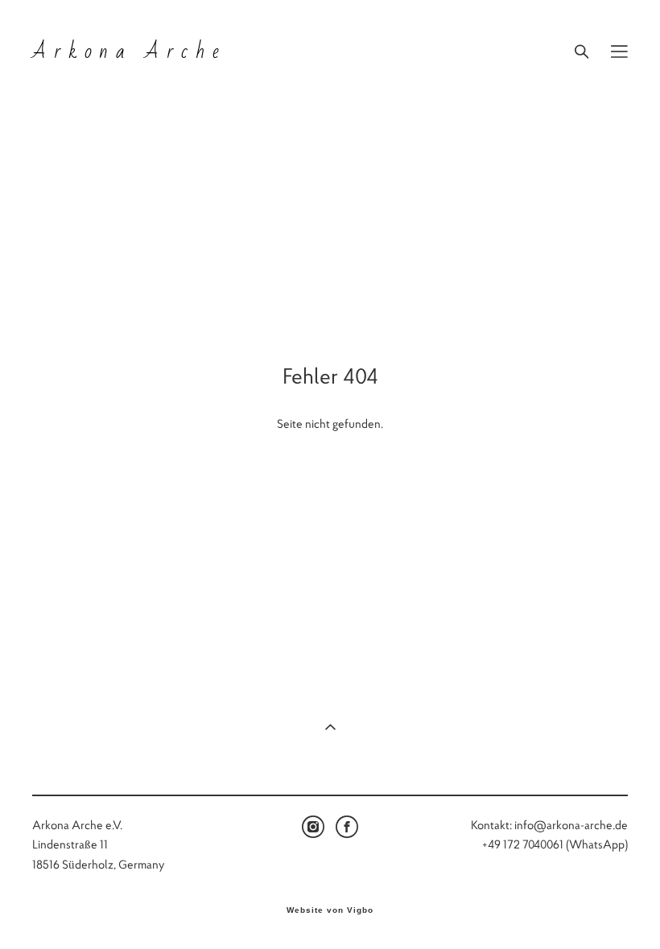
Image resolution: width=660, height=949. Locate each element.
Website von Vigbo (330, 910)
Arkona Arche (129, 51)
